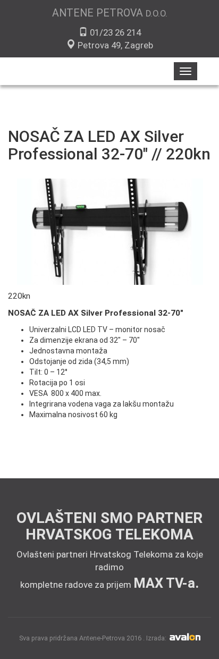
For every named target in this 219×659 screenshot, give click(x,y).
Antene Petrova (109, 13)
